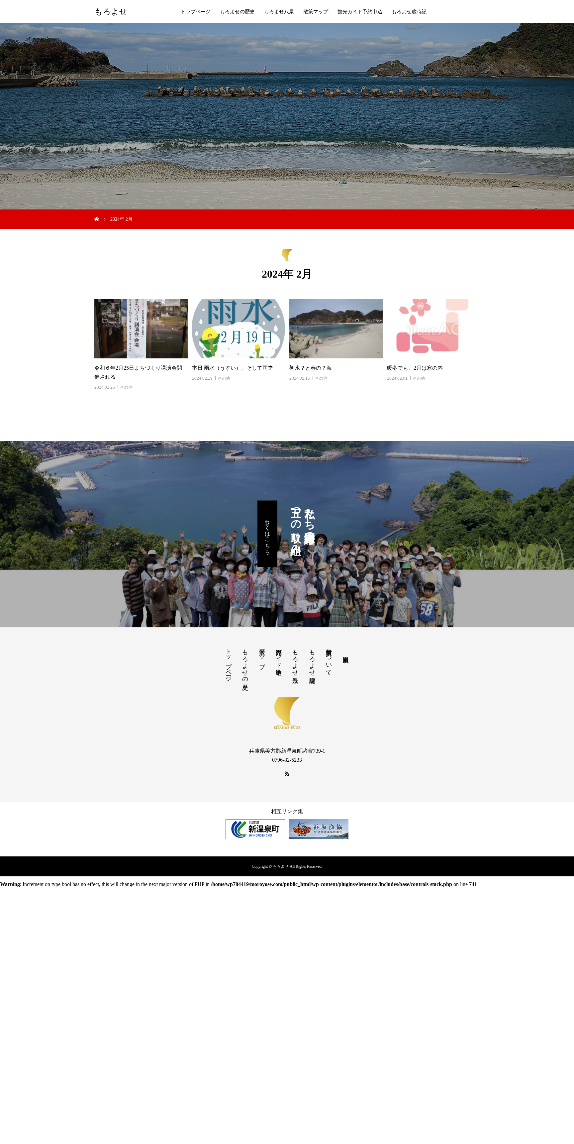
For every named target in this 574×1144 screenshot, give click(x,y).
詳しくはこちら (267, 534)
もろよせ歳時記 (409, 11)
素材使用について (329, 659)
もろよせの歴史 (237, 11)
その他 (126, 387)
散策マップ (315, 11)
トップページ (196, 11)
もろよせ (111, 11)
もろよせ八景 (279, 11)
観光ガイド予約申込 (359, 11)
